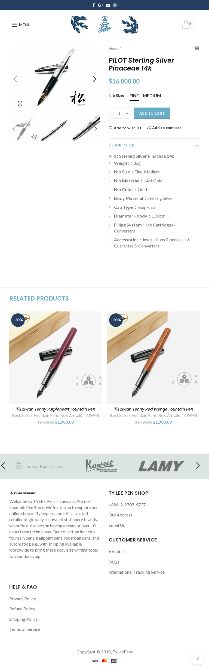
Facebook (93, 5)
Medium (152, 95)
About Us (118, 551)
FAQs (114, 561)
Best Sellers (22, 415)
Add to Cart (152, 113)
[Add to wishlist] (94, 319)
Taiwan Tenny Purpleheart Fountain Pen (55, 409)
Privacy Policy (22, 598)
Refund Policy (22, 608)
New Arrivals (71, 415)
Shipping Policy (23, 619)
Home (113, 48)
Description (121, 145)
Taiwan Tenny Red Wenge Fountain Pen (153, 409)
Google (100, 5)
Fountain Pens (46, 415)
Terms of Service (24, 629)
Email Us (117, 525)
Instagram (115, 5)
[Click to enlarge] (20, 104)
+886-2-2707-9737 (127, 504)
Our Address (120, 514)
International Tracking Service (137, 571)
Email (108, 5)
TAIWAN (91, 415)
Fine (134, 95)
